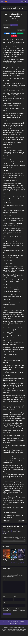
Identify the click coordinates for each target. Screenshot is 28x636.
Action (4, 531)
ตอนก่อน (7, 25)
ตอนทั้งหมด (14, 25)
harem (19, 531)
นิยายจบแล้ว (22, 621)
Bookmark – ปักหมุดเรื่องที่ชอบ (11, 623)
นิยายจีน (10, 621)
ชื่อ (4, 596)
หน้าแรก (5, 621)
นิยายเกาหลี (15, 621)
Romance (5, 533)
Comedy (9, 531)
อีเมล (15, 596)
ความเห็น (5, 579)
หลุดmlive (21, 623)
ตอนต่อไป (6, 27)
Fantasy (14, 531)
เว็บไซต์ (4, 602)
